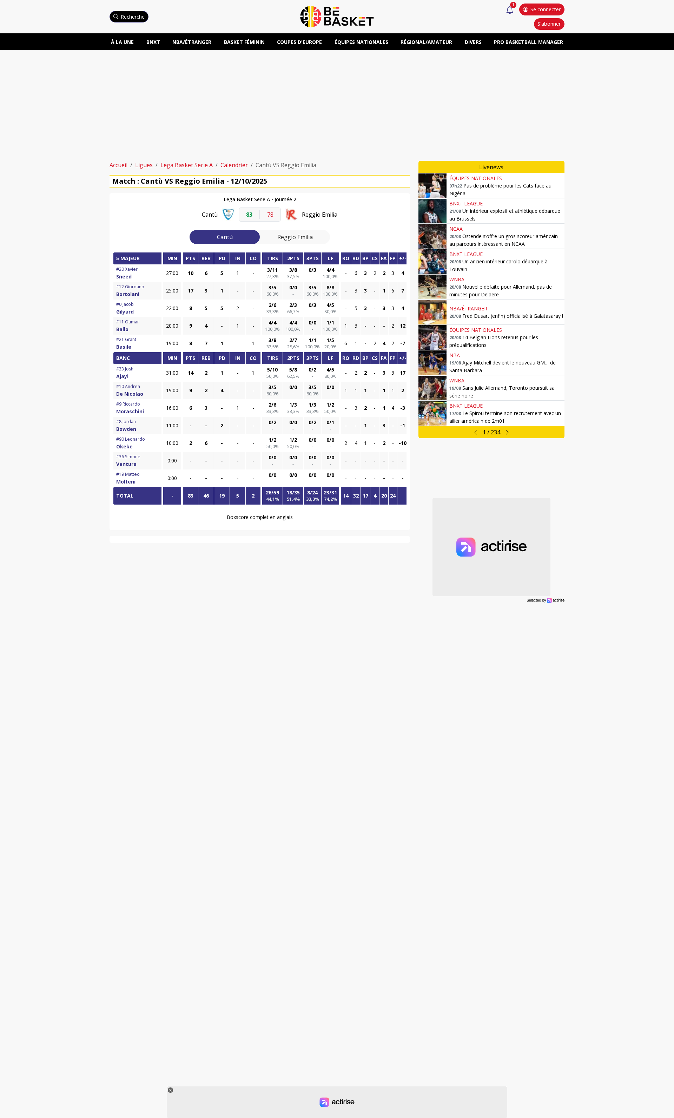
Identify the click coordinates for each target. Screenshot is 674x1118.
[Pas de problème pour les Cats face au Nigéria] (432, 185)
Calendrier (234, 165)
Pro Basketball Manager (528, 42)
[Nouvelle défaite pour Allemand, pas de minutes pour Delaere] (432, 287)
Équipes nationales (361, 42)
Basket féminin (244, 42)
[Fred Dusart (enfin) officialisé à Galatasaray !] (432, 312)
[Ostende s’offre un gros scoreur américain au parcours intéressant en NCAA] (432, 236)
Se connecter (545, 9)
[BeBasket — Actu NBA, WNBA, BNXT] (337, 16)
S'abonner (549, 23)
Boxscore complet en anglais (260, 517)
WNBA (456, 279)
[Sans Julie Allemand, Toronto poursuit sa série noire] (432, 388)
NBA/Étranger (191, 42)
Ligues (144, 165)
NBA (454, 355)
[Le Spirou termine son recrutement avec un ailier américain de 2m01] (432, 413)
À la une (122, 42)
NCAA (456, 228)
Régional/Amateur (426, 42)
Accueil (118, 165)
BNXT (153, 42)
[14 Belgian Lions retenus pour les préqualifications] (432, 337)
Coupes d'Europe (299, 42)
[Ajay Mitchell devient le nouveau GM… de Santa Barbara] (432, 362)
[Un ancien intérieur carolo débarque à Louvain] (432, 261)
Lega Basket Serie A (186, 165)
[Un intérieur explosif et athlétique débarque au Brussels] (432, 211)
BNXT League (466, 203)
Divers (473, 42)
